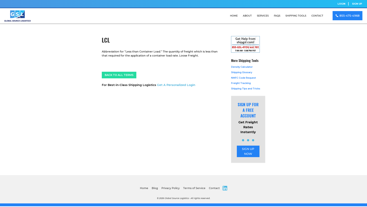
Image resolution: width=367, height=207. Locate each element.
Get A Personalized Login (176, 85)
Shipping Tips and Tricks (245, 88)
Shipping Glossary (241, 72)
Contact (317, 15)
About (247, 15)
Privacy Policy (170, 188)
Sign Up (357, 3)
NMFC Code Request (243, 77)
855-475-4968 (349, 15)
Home (234, 15)
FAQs (277, 15)
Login (341, 3)
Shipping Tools (295, 15)
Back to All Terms (119, 75)
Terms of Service (194, 188)
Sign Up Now (248, 151)
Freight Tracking (241, 83)
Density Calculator (242, 67)
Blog (155, 188)
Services (263, 15)
